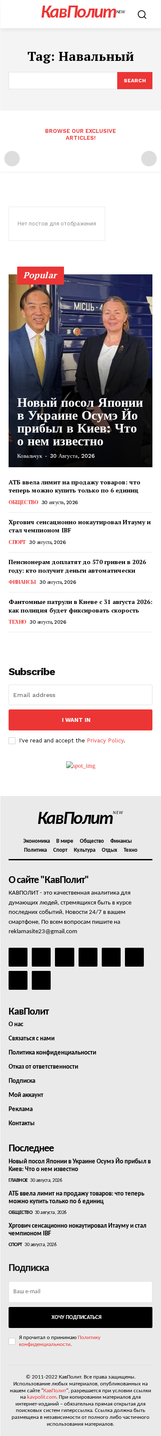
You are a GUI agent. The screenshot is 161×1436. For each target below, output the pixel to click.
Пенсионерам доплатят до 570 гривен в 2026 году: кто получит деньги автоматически (77, 566)
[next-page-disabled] (149, 158)
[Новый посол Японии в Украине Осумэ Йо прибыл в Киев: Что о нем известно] (80, 370)
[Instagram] (41, 957)
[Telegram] (111, 957)
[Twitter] (134, 957)
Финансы (22, 582)
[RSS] (88, 957)
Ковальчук (29, 456)
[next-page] (27, 644)
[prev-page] (12, 158)
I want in (76, 720)
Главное (18, 1180)
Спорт (17, 542)
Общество (23, 502)
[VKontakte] (18, 980)
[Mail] (64, 957)
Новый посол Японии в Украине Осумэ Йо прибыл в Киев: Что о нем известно (80, 421)
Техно (17, 622)
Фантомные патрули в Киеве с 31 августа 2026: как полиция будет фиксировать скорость (80, 606)
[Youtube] (41, 980)
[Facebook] (18, 957)
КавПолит (54, 1391)
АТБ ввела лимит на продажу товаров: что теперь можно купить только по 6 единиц (74, 486)
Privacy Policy (105, 740)
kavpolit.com (41, 1397)
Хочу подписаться (76, 1317)
